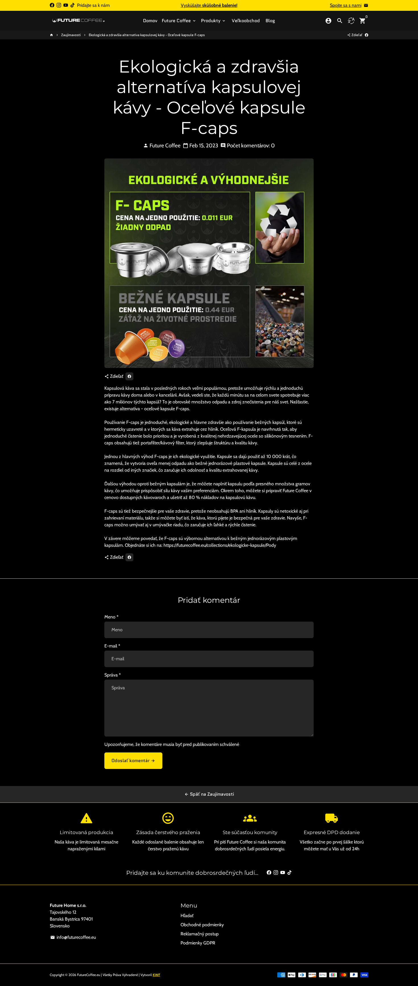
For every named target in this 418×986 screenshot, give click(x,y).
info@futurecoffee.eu (73, 937)
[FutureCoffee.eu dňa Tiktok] (72, 5)
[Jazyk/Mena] (351, 20)
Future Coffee (179, 20)
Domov (150, 20)
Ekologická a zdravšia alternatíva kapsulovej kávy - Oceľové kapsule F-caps (147, 34)
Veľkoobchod (246, 20)
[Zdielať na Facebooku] (366, 34)
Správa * (112, 675)
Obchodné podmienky (202, 924)
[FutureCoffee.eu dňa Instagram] (59, 5)
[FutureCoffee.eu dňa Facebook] (52, 5)
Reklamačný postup (200, 934)
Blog (270, 20)
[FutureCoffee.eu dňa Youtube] (65, 5)
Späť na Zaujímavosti (209, 794)
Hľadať (187, 915)
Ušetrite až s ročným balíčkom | (209, 5)
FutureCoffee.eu (88, 975)
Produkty (213, 20)
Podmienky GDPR (198, 943)
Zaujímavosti (71, 34)
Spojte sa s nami (345, 5)
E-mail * (112, 646)
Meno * (111, 617)
